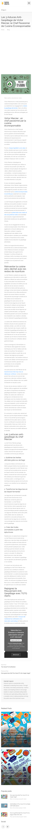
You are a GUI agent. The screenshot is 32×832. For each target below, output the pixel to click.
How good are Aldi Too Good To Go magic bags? (15, 672)
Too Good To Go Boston (8, 666)
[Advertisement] (16, 53)
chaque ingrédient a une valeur (17, 148)
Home (2, 29)
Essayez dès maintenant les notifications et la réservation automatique (14, 619)
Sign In (4, 10)
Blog (8, 29)
